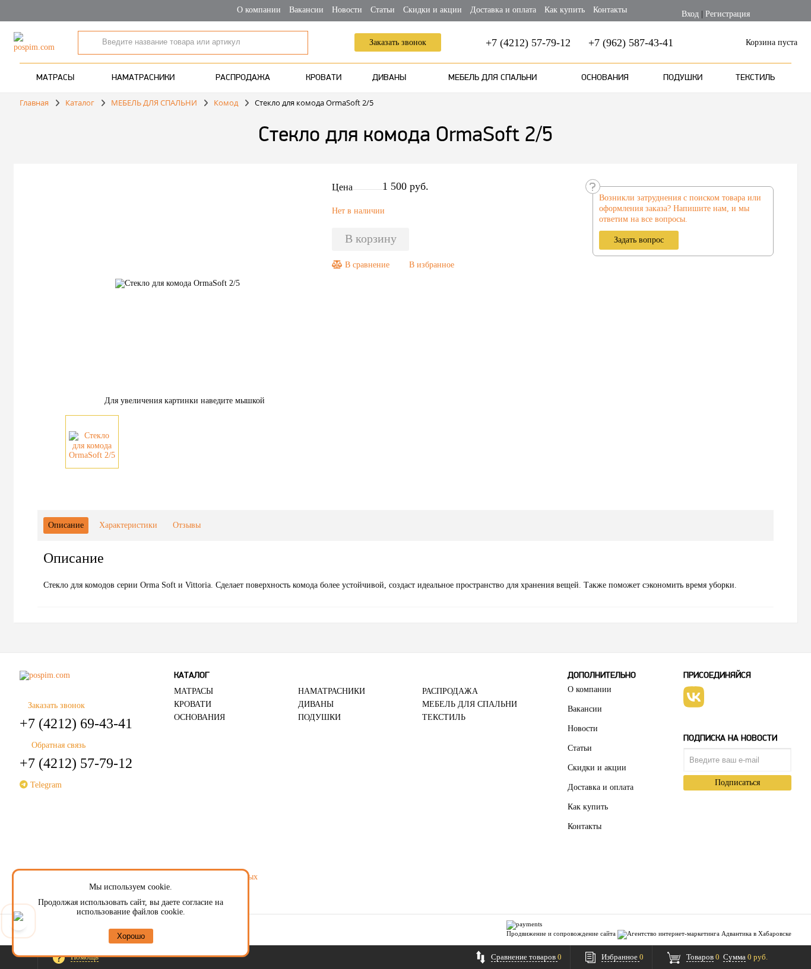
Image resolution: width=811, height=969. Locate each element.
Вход (690, 13)
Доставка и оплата (503, 9)
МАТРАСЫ (55, 78)
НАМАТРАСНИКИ (143, 78)
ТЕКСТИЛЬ (755, 78)
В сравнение (366, 264)
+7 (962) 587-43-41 (630, 43)
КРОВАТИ (323, 78)
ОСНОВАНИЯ (605, 78)
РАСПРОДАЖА (243, 78)
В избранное (431, 264)
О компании (259, 9)
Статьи (382, 9)
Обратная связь (58, 745)
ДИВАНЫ (389, 78)
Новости (347, 9)
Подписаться (737, 782)
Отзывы (187, 525)
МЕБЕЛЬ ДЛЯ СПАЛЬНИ (492, 78)
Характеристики (128, 525)
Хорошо (131, 936)
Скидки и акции (432, 9)
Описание (66, 525)
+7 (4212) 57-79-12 (528, 43)
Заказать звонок (397, 42)
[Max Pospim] (18, 920)
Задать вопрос (639, 239)
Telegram (45, 784)
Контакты (610, 9)
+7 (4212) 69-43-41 (76, 723)
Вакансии (306, 9)
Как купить (564, 9)
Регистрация (727, 13)
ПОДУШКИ (682, 78)
